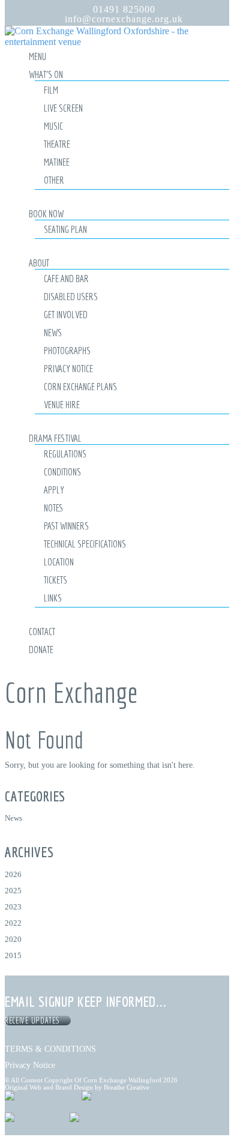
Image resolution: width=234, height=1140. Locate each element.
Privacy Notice (68, 368)
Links (53, 597)
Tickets (55, 579)
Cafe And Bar (66, 278)
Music (53, 125)
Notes (54, 507)
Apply (54, 489)
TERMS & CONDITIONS (50, 1049)
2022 (13, 922)
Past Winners (66, 525)
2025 (13, 890)
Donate (41, 649)
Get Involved (66, 314)
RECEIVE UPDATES (34, 1020)
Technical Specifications (85, 543)
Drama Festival (55, 438)
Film (51, 89)
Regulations (65, 453)
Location (59, 561)
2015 (13, 955)
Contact (42, 631)
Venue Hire (62, 404)
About (39, 262)
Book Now (46, 213)
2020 (13, 939)
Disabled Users (71, 296)
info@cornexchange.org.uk (124, 19)
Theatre (57, 143)
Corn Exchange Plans (80, 386)
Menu (37, 56)
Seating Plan (65, 229)
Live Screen (63, 107)
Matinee (57, 161)
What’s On (46, 74)
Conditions (62, 471)
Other (54, 179)
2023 (13, 906)
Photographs (67, 350)
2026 (13, 874)
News (53, 332)
